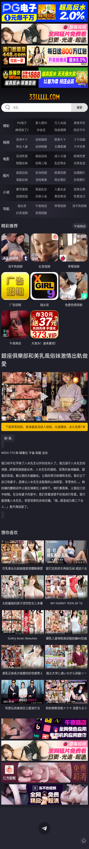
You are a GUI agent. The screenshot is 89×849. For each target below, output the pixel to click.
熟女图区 (60, 180)
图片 (6, 175)
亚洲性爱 (22, 156)
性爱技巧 (79, 196)
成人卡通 (60, 156)
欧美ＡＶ (60, 139)
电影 (6, 159)
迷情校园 (22, 196)
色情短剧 (41, 213)
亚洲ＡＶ (22, 139)
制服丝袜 (22, 163)
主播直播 (60, 146)
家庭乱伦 (41, 189)
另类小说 (41, 196)
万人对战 (60, 123)
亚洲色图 (41, 173)
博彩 (6, 125)
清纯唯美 (41, 180)
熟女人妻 (22, 146)
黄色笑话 (60, 196)
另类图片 (79, 180)
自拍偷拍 (41, 139)
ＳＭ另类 (79, 146)
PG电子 (22, 123)
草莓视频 (60, 206)
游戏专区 (79, 123)
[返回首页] (83, 841)
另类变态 (79, 163)
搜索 (79, 107)
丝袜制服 (41, 146)
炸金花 (41, 130)
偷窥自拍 (22, 173)
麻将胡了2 (22, 130)
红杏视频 (22, 213)
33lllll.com (44, 97)
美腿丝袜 (22, 180)
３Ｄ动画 (79, 139)
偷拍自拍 (41, 156)
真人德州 (41, 123)
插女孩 (22, 206)
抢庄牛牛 (79, 130)
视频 (6, 142)
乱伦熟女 (60, 163)
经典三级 (41, 163)
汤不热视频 (79, 206)
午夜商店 (41, 206)
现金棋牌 (60, 130)
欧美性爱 (79, 156)
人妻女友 (60, 189)
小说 (6, 192)
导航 (6, 208)
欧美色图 (60, 173)
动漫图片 (79, 173)
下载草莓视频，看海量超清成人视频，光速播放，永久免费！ (44, 427)
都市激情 (22, 189)
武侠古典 (79, 189)
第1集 (8, 438)
